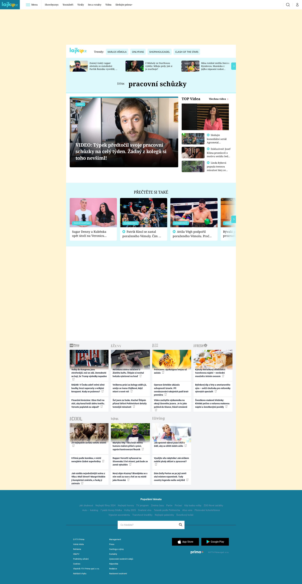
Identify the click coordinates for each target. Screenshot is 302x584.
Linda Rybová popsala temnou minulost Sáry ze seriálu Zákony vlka (218, 168)
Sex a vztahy (94, 4)
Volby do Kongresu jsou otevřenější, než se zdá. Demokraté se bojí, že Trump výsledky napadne (89, 373)
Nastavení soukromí (118, 573)
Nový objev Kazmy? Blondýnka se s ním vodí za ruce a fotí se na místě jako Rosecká (130, 476)
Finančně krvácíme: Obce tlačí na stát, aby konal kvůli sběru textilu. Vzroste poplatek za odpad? (88, 403)
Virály (80, 4)
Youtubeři (68, 4)
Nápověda (113, 564)
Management (115, 539)
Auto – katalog (90, 510)
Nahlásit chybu (79, 573)
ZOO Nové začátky (213, 505)
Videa (108, 4)
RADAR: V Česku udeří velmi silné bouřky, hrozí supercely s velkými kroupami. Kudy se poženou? (88, 388)
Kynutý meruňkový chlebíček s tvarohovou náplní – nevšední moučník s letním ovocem (210, 373)
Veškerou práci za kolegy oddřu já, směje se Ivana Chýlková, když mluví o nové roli (130, 388)
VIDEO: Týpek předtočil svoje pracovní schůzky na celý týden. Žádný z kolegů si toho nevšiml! (121, 151)
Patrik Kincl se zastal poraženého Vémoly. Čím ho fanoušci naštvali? (142, 234)
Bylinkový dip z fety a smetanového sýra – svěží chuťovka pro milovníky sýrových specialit (212, 388)
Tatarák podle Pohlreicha (167, 510)
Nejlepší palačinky (164, 514)
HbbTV (76, 554)
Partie (169, 505)
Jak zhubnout (86, 505)
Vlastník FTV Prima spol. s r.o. (86, 568)
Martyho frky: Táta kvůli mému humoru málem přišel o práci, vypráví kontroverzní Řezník (128, 446)
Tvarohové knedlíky (142, 514)
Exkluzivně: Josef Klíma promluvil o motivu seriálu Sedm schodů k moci (218, 154)
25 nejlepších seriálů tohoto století (88, 442)
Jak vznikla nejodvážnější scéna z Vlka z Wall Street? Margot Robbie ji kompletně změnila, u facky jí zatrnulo (88, 478)
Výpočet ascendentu (119, 514)
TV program (142, 505)
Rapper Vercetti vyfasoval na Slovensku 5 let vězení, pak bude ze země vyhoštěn (130, 461)
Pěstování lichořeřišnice (207, 510)
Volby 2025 (130, 510)
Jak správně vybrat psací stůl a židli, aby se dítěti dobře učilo (169, 444)
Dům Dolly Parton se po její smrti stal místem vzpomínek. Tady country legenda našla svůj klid (170, 476)
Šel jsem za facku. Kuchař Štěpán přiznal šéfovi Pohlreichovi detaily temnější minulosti (130, 403)
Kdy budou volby (192, 505)
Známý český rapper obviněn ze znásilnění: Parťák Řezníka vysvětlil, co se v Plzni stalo (103, 67)
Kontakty (113, 554)
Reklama (77, 549)
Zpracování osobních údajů (121, 559)
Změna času (157, 505)
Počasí (178, 505)
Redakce (113, 568)
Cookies (76, 564)
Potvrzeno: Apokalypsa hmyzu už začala (170, 371)
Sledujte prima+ (123, 4)
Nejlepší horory (126, 505)
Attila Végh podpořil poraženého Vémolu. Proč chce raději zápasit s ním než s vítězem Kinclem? (191, 234)
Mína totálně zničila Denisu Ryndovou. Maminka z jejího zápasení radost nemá (215, 67)
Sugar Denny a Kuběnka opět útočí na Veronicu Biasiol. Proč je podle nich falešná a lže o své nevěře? (90, 234)
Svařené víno (144, 510)
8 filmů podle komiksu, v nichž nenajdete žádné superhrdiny (86, 460)
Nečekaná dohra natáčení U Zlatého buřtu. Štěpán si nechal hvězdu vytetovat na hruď (128, 373)
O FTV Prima (78, 539)
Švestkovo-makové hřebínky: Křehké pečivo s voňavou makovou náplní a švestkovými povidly (212, 403)
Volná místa (78, 544)
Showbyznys (51, 4)
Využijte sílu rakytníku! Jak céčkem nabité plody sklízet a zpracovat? (171, 460)
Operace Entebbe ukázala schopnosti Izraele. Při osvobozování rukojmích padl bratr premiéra (171, 390)
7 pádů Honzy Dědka (111, 510)
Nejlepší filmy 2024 (105, 505)
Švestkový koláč (184, 514)
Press (111, 544)
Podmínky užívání (81, 559)
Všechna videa (217, 98)
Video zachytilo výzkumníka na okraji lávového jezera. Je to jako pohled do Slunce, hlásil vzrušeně (170, 403)
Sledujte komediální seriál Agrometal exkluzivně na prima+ (217, 142)
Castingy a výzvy (116, 549)
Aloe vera (187, 510)
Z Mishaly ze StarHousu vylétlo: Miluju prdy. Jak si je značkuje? (158, 66)
